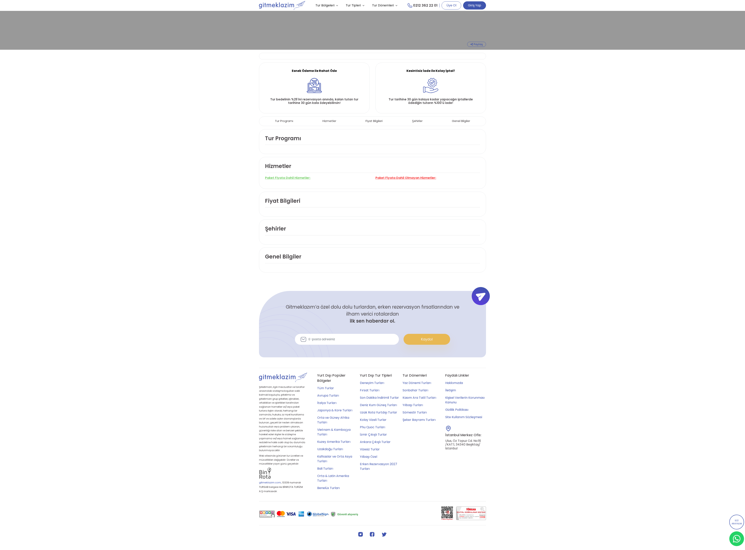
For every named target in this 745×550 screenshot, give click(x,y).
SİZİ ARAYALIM (737, 522)
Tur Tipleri (353, 5)
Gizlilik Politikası (456, 409)
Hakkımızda (454, 383)
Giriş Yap (474, 5)
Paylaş (478, 44)
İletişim (450, 390)
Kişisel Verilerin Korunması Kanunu (465, 400)
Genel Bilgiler (461, 121)
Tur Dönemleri (383, 5)
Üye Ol (451, 5)
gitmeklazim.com (270, 482)
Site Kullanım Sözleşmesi (463, 417)
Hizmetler (329, 121)
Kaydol (427, 339)
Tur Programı (284, 121)
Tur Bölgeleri (324, 5)
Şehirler (417, 121)
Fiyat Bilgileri (374, 121)
